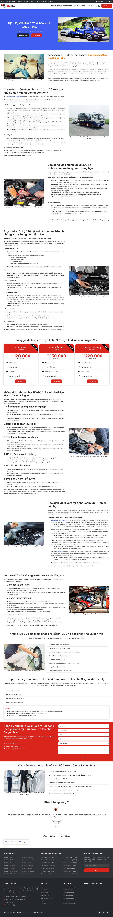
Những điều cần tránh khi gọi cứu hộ (59, 644)
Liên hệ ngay (20, 381)
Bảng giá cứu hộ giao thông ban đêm (59, 667)
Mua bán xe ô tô (9, 853)
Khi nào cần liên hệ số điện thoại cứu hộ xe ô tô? (62, 782)
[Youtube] (109, 1)
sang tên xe (80, 562)
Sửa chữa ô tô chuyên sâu (58, 520)
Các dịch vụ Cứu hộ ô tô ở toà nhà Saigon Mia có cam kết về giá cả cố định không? (71, 775)
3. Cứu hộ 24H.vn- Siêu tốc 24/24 (15, 698)
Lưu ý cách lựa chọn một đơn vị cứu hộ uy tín (61, 670)
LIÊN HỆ (90, 6)
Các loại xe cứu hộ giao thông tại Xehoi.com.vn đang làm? (64, 790)
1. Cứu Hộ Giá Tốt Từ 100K (13, 691)
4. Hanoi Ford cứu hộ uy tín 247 (14, 702)
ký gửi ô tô (59, 551)
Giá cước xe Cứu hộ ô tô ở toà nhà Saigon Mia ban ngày (64, 663)
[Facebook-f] (107, 1)
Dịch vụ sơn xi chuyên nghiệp (92, 540)
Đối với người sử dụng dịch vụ (57, 659)
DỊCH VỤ (76, 6)
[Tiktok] (111, 1)
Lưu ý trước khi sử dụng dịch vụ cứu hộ (59, 648)
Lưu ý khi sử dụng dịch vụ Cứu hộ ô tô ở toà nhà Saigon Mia (65, 652)
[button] (77, 645)
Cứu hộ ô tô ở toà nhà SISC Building (15, 842)
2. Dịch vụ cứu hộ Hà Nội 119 (14, 694)
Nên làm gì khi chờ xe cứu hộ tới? (58, 779)
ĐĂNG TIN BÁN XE (56, 6)
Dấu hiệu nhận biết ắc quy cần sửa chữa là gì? (61, 793)
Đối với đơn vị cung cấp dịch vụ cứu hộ (59, 655)
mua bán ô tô (18, 889)
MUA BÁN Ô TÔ (67, 6)
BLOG (83, 6)
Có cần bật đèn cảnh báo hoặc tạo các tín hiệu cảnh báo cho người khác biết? (70, 786)
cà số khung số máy (96, 562)
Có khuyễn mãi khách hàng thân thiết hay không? (62, 771)
